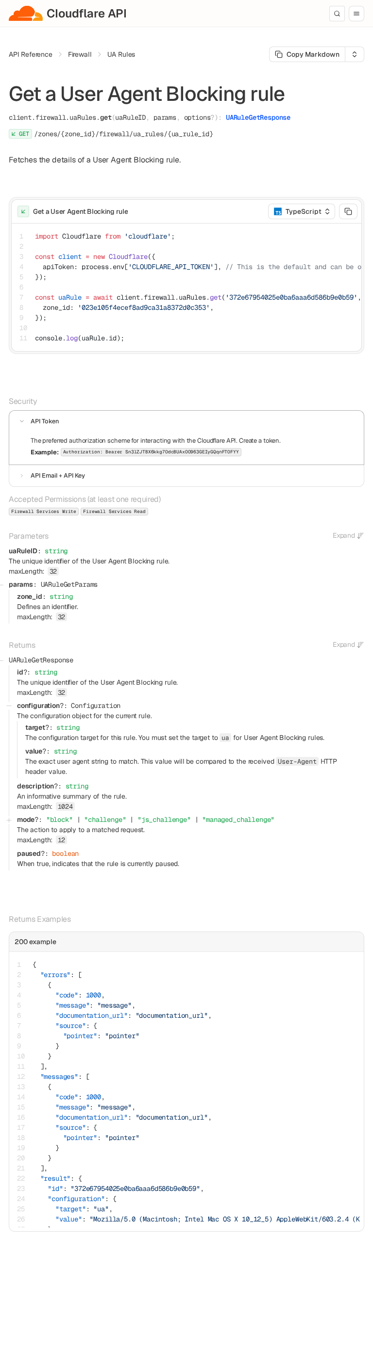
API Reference (30, 54)
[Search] (337, 13)
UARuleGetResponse (258, 117)
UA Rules (121, 54)
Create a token (259, 440)
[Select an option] (354, 54)
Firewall (80, 54)
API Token (45, 421)
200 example (35, 941)
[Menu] (356, 13)
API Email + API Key (58, 475)
